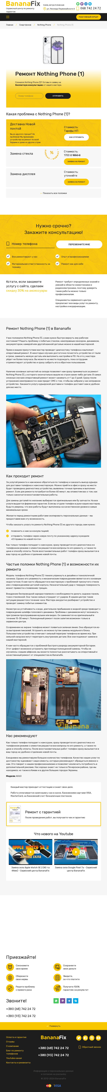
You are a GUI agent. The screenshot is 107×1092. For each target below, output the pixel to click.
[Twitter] (78, 1038)
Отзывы (10, 1041)
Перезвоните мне (79, 244)
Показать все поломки (55, 193)
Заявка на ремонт (76, 162)
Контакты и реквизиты (18, 1062)
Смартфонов (25, 25)
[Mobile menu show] (7, 17)
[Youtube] (98, 1038)
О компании (12, 1046)
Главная (9, 25)
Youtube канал (14, 1058)
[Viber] (82, 3)
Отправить (58, 96)
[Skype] (90, 3)
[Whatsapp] (77, 3)
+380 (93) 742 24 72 (21, 1016)
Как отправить (76, 137)
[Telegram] (86, 3)
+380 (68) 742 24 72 (20, 1009)
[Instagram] (91, 1038)
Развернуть (54, 1026)
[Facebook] (85, 1038)
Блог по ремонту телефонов (15, 1052)
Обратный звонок (91, 1047)
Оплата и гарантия (16, 1037)
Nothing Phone (44, 25)
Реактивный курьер (88, 17)
